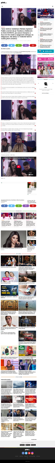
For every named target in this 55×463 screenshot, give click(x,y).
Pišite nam (38, 456)
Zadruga (3, 27)
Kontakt (16, 456)
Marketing (21, 456)
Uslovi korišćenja (32, 456)
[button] (2, 218)
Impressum (26, 456)
